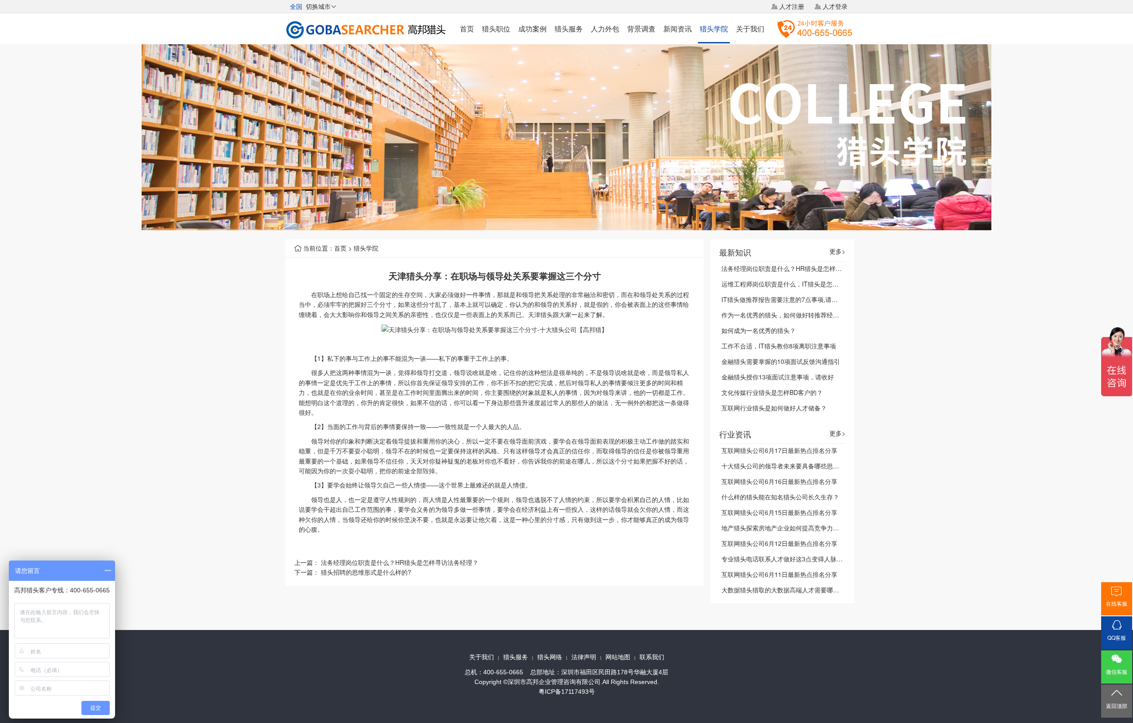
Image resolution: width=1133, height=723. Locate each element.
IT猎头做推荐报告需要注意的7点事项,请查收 (782, 299)
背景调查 (641, 28)
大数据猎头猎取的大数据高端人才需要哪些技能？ (789, 589)
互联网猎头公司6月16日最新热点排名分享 (779, 481)
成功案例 (532, 28)
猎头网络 (549, 657)
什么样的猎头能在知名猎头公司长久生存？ (780, 496)
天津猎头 (540, 314)
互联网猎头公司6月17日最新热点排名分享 (779, 450)
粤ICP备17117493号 (567, 691)
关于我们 (750, 28)
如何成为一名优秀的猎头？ (758, 330)
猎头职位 (496, 28)
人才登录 (835, 6)
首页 (467, 28)
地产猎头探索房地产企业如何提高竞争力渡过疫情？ (792, 527)
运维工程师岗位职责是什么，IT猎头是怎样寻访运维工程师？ (804, 283)
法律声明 (583, 657)
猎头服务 (569, 28)
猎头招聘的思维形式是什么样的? (366, 572)
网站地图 (617, 657)
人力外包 (605, 28)
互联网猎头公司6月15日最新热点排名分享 (779, 512)
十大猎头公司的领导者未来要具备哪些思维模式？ (789, 465)
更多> (837, 251)
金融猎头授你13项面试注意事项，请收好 (777, 376)
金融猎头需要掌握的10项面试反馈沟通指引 (780, 361)
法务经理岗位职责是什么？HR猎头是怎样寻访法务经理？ (399, 562)
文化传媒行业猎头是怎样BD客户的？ (772, 392)
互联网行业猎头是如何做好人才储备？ (774, 407)
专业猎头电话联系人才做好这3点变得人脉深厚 (785, 558)
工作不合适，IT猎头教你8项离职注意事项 (778, 345)
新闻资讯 (677, 28)
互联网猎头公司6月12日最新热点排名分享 (779, 543)
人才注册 (791, 6)
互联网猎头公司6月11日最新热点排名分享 (779, 574)
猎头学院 (714, 28)
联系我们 (652, 657)
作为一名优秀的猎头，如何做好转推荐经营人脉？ (789, 314)
